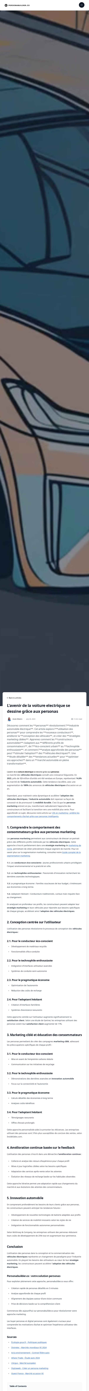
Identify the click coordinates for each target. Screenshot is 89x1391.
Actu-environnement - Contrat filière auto (30, 1352)
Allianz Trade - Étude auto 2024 (25, 1358)
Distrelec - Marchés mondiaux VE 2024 (29, 1347)
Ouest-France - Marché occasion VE (27, 1373)
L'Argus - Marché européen (23, 1363)
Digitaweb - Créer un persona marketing (29, 1368)
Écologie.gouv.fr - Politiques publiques (29, 1342)
